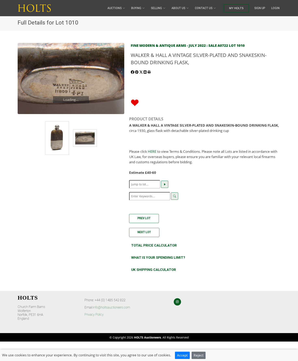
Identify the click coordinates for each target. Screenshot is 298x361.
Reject (199, 355)
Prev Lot (144, 218)
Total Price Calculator (154, 245)
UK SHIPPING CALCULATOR (153, 270)
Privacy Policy (94, 314)
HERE (152, 151)
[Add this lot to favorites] (135, 102)
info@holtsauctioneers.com (111, 307)
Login (275, 8)
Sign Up (259, 8)
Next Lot (144, 232)
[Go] (164, 184)
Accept (182, 355)
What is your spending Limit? (158, 257)
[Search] (174, 196)
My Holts (236, 8)
